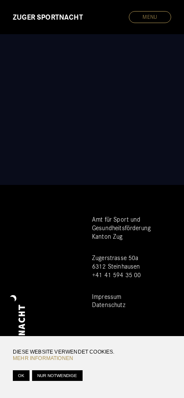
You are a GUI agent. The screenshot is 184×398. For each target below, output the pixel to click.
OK (21, 375)
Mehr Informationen (43, 358)
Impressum (106, 297)
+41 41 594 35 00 (116, 275)
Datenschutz (108, 305)
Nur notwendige (57, 375)
